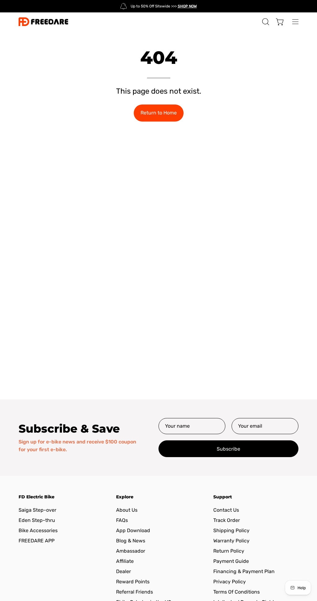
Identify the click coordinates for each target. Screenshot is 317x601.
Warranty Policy (231, 541)
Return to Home (159, 113)
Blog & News (130, 541)
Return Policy (228, 551)
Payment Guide (231, 561)
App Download (133, 530)
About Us (126, 510)
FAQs (122, 520)
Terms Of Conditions (236, 592)
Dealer (123, 571)
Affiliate (125, 561)
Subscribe (228, 449)
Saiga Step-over (37, 510)
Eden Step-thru (37, 520)
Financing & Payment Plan (244, 571)
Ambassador (130, 551)
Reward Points (133, 582)
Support (222, 497)
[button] (265, 21)
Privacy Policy (229, 582)
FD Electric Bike (36, 497)
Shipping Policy (231, 530)
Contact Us (226, 510)
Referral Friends (134, 592)
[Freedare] (43, 21)
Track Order (226, 520)
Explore (124, 497)
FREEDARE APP (36, 541)
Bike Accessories (38, 530)
